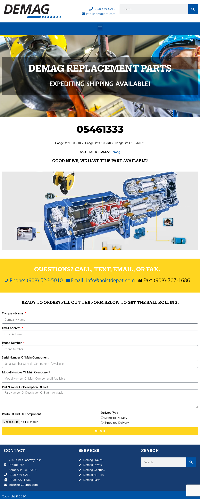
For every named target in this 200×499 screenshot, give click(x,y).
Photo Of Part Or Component (21, 414)
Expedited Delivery (116, 422)
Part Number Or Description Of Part (25, 387)
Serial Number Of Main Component (25, 357)
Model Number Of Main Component (26, 372)
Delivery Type (109, 412)
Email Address (11, 328)
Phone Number (12, 343)
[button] (100, 27)
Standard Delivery (115, 418)
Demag (115, 152)
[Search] (193, 9)
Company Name (13, 313)
